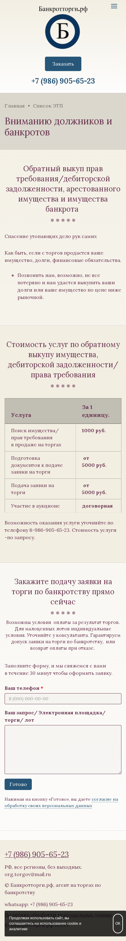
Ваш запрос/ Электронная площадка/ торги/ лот (55, 716)
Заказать (63, 64)
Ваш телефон (22, 688)
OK (117, 923)
